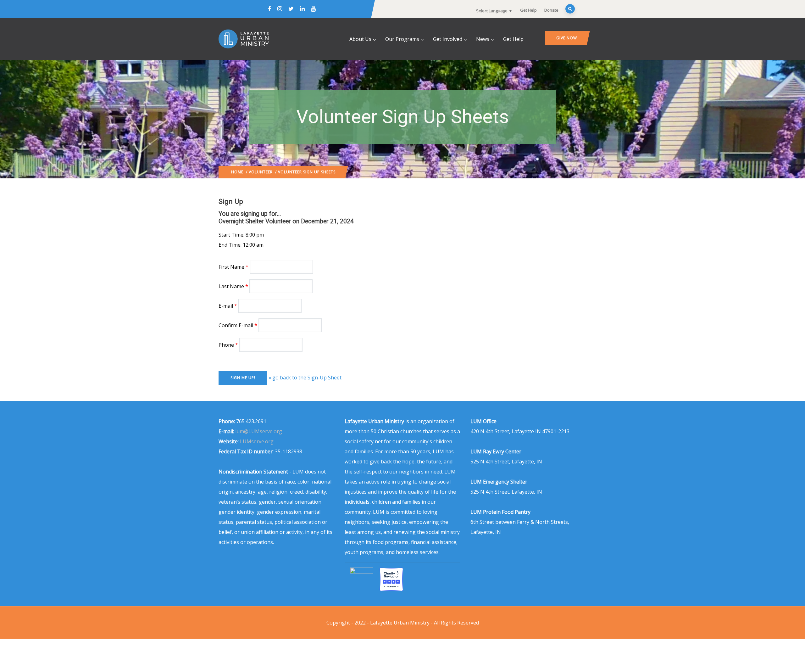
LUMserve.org (257, 441)
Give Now (566, 38)
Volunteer (261, 172)
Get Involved (447, 39)
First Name (231, 266)
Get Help (528, 10)
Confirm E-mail (236, 325)
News (482, 39)
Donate (551, 10)
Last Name (231, 286)
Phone (226, 344)
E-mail (226, 305)
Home (237, 172)
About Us (360, 39)
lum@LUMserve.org (258, 431)
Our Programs (402, 39)
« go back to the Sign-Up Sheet (305, 377)
